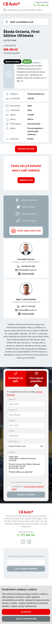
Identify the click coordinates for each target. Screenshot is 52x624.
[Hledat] (4, 10)
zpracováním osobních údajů (28, 487)
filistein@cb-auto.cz (28, 270)
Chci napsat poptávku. (36, 379)
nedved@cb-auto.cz (27, 310)
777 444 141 (43, 5)
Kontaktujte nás (26, 149)
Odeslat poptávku (26, 494)
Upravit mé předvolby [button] (26, 618)
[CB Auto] (11, 4)
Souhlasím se (28, 487)
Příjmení (12, 410)
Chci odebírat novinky (26, 568)
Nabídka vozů (26, 180)
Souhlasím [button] (26, 611)
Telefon (12, 431)
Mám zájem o (14, 441)
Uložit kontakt (27, 274)
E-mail (11, 420)
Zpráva (11, 452)
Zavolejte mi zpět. (15, 379)
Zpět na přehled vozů (21, 21)
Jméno (11, 399)
